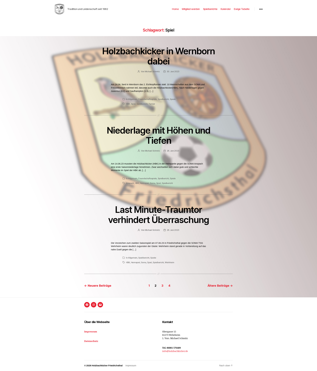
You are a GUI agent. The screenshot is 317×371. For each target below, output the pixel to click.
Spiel (133, 104)
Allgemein (132, 99)
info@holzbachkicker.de (175, 351)
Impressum (130, 365)
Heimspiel (144, 183)
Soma (152, 183)
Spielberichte (210, 9)
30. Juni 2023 (173, 71)
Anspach (130, 183)
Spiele (173, 99)
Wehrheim (169, 262)
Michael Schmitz (152, 71)
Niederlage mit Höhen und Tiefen (158, 135)
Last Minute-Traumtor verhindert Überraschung (158, 214)
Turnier (152, 104)
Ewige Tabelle (241, 9)
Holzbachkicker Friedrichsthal (107, 365)
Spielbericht (163, 99)
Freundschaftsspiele (147, 99)
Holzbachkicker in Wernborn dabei (158, 56)
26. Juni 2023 (173, 151)
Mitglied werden (191, 9)
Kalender (226, 9)
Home (175, 9)
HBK (128, 104)
